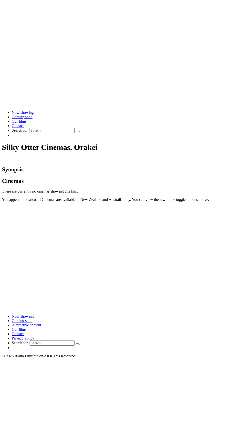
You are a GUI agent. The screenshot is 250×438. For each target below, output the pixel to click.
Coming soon (22, 117)
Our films (19, 121)
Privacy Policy (23, 338)
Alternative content (26, 325)
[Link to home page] (125, 104)
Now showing (23, 112)
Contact (18, 126)
